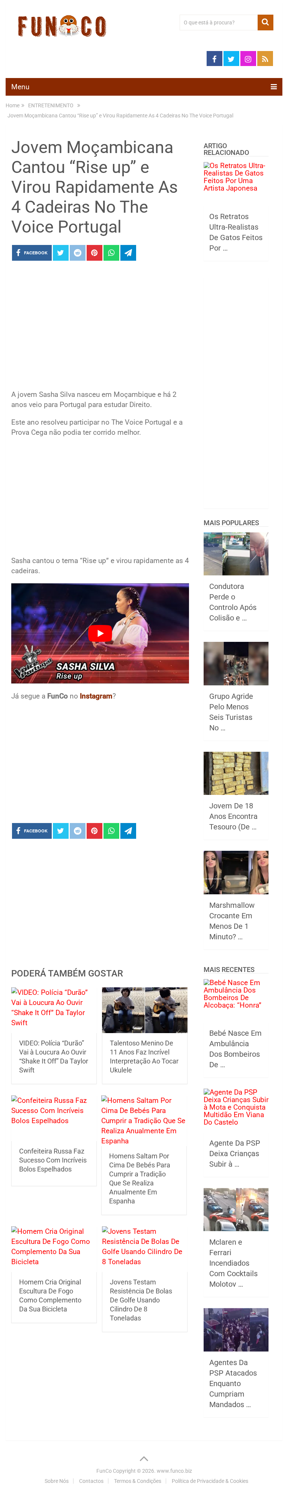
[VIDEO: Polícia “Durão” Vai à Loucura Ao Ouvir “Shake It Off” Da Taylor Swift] (54, 1010)
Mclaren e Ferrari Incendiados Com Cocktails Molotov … (233, 1263)
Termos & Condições (137, 1481)
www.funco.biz (174, 1471)
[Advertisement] (100, 327)
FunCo (104, 1471)
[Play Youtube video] (100, 633)
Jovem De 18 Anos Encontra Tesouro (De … (233, 816)
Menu (20, 87)
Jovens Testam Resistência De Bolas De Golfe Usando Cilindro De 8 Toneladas (141, 1300)
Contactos (91, 1481)
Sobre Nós (57, 1481)
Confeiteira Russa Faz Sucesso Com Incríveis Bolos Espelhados (53, 1160)
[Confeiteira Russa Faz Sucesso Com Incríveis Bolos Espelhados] (54, 1118)
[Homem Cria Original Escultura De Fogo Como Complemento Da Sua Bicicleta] (54, 1249)
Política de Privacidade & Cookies (210, 1481)
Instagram (96, 696)
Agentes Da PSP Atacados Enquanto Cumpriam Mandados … (233, 1383)
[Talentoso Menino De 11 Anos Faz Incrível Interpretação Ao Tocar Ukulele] (145, 1010)
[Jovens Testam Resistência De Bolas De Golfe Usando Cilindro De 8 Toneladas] (145, 1249)
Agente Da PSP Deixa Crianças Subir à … (234, 1154)
